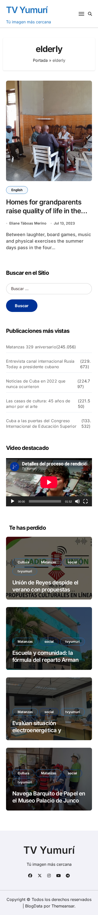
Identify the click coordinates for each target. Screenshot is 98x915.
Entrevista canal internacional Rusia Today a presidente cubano (40, 364)
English (17, 190)
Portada (40, 60)
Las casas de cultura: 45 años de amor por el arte (38, 403)
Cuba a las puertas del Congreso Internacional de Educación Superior (41, 423)
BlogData (33, 905)
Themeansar (63, 905)
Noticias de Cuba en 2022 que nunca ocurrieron (36, 384)
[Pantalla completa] (85, 501)
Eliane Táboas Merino (27, 223)
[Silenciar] (77, 501)
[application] (49, 482)
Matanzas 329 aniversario (31, 346)
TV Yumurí (26, 10)
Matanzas (48, 562)
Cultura (23, 562)
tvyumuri (25, 571)
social (72, 562)
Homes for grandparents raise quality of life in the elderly (43, 211)
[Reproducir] (12, 501)
